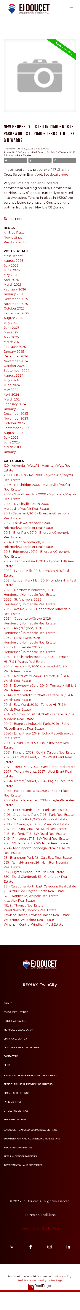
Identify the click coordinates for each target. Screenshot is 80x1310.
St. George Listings (16, 1110)
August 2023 (13, 433)
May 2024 (11, 390)
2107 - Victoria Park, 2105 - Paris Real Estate (35, 819)
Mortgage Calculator (18, 1029)
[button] (22, 1003)
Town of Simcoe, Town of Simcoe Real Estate (37, 915)
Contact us (11, 1056)
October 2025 (14, 308)
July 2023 (11, 437)
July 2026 (11, 265)
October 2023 (14, 423)
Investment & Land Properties (23, 1165)
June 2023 (12, 442)
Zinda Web (50, 1228)
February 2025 (15, 347)
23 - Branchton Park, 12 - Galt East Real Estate (38, 857)
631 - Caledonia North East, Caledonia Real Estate (40, 886)
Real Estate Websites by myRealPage (40, 1280)
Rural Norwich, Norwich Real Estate (30, 910)
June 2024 (12, 385)
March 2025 (12, 342)
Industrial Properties (18, 1147)
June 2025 (12, 328)
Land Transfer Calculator (22, 1047)
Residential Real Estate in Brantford (28, 1084)
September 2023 (16, 428)
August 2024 (13, 375)
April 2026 (11, 280)
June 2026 (12, 270)
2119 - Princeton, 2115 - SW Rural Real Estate (36, 838)
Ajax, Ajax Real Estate (19, 900)
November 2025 (16, 304)
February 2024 (15, 404)
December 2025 (16, 299)
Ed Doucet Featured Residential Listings (30, 1075)
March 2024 (13, 399)
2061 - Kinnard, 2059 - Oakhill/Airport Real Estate (40, 752)
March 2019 (12, 447)
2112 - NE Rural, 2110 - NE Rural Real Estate (35, 829)
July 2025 (11, 323)
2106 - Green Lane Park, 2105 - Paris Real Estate (39, 814)
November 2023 (16, 418)
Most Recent (13, 256)
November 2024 (16, 361)
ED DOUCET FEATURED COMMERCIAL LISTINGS (30, 1129)
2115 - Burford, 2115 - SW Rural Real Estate (35, 834)
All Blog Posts (14, 232)
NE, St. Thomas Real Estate (24, 905)
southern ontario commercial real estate (32, 1138)
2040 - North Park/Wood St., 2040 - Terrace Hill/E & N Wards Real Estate (39, 154)
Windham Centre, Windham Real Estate (33, 924)
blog (7, 1065)
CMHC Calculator (15, 1038)
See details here (56, 174)
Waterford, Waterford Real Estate (29, 920)
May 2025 (11, 332)
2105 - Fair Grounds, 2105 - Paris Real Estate (36, 810)
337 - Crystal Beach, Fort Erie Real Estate (34, 872)
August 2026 (13, 260)
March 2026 (12, 284)
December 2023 (16, 413)
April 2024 (11, 394)
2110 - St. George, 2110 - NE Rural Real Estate (36, 824)
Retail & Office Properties (20, 1156)
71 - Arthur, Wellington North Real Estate (34, 891)
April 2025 (11, 337)
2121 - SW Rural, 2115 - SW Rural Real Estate (36, 843)
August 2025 (13, 318)
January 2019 (13, 452)
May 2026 (11, 275)
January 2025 (14, 351)
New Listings (13, 237)
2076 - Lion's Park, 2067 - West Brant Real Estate (39, 767)
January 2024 (14, 409)
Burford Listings (15, 1119)
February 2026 (15, 289)
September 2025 (16, 313)
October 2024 (14, 366)
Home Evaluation (15, 1021)
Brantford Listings (16, 1093)
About (8, 1003)
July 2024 (11, 380)
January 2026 (14, 294)
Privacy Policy (63, 1276)
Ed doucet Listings (16, 1012)
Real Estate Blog (16, 242)
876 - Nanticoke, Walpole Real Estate (31, 896)
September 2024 (16, 370)
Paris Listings (13, 1101)
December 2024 (16, 356)
